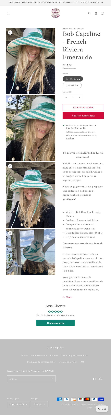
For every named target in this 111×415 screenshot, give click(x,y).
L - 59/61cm (72, 85)
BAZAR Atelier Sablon (76, 405)
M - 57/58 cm (73, 79)
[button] (8, 13)
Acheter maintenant (83, 115)
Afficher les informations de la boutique (81, 136)
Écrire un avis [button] (55, 323)
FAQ (82, 362)
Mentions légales (68, 362)
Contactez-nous (39, 355)
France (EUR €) (17, 404)
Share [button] (69, 297)
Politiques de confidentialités (42, 362)
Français (38, 404)
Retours (54, 355)
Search (24, 355)
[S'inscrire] (52, 379)
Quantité (67, 92)
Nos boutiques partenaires (74, 355)
